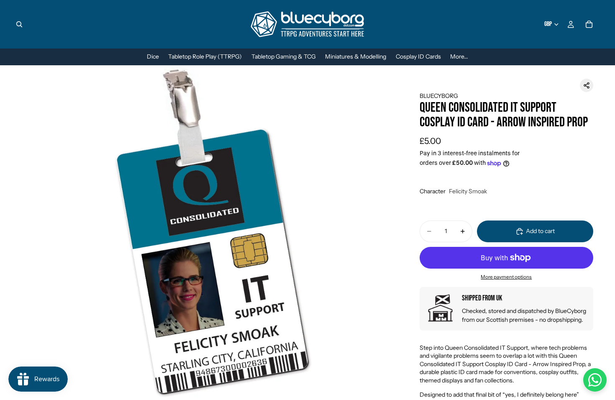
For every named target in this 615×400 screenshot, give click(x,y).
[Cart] (589, 24)
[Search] (19, 24)
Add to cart (540, 231)
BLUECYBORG (439, 96)
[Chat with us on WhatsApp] (595, 380)
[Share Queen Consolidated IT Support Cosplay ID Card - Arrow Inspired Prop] (586, 85)
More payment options (506, 277)
